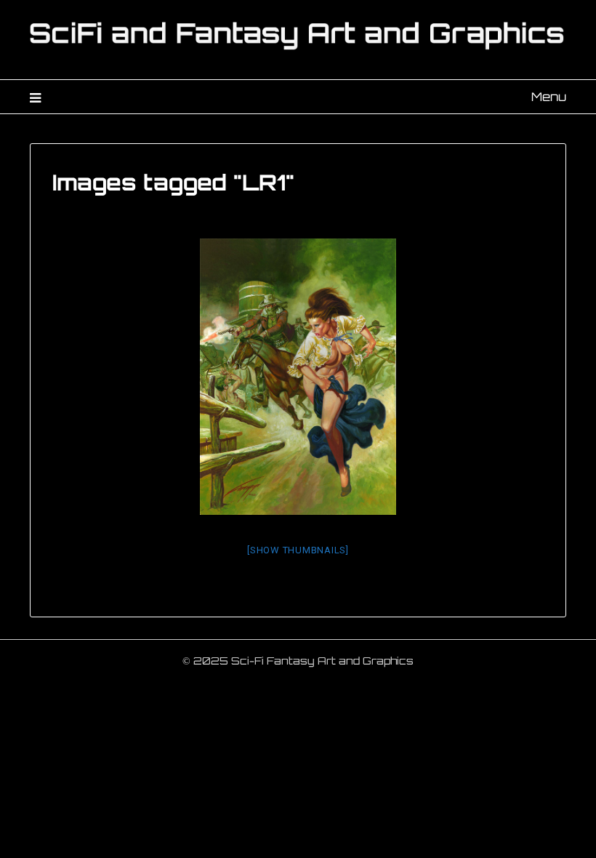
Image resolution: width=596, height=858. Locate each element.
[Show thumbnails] (298, 550)
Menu (548, 96)
